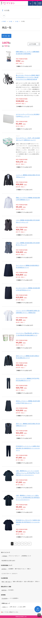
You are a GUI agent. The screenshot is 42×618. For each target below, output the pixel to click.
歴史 (28, 568)
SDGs (36, 581)
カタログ (14, 573)
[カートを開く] (30, 3)
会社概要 (10, 568)
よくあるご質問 (21, 606)
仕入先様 (10, 590)
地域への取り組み (17, 581)
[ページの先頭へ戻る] (39, 615)
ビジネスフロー (5, 573)
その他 (10, 21)
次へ (29, 543)
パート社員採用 (13, 598)
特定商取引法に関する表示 (8, 560)
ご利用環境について (26, 555)
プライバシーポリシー (14, 555)
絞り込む (5, 36)
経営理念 (4, 569)
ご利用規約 (4, 556)
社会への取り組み (28, 581)
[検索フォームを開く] (35, 3)
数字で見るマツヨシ (20, 568)
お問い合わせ (13, 606)
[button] (39, 3)
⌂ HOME (3, 21)
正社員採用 (4, 598)
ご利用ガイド (5, 607)
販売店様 (4, 590)
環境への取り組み (6, 581)
